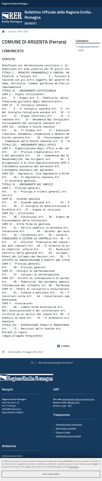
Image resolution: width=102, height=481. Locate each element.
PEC (70, 405)
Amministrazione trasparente (69, 424)
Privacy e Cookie (63, 432)
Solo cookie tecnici (51, 474)
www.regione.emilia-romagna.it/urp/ (78, 399)
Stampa (65, 346)
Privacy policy (73, 466)
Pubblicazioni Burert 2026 (88, 48)
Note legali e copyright (66, 428)
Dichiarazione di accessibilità (68, 436)
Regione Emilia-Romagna (15, 3)
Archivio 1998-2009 (18, 31)
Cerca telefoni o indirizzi (12, 412)
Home (4, 31)
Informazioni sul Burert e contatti (12, 457)
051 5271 (16, 408)
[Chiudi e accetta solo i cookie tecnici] (96, 464)
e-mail (63, 405)
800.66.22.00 (73, 402)
